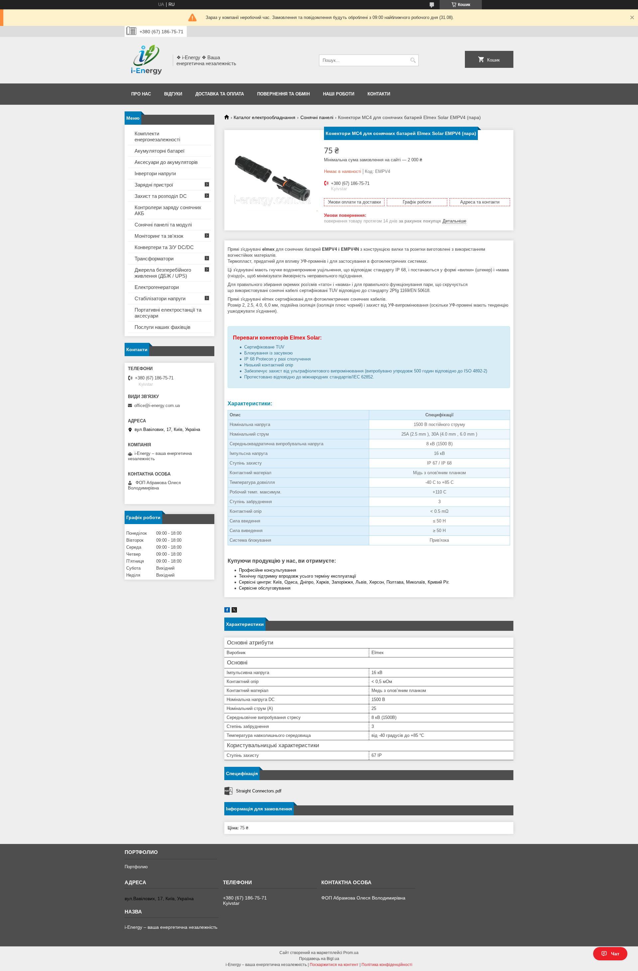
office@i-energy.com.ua (157, 405)
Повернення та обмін (283, 93)
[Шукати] (413, 60)
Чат (615, 953)
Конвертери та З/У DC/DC (164, 247)
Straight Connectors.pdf (258, 790)
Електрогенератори (157, 287)
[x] (234, 611)
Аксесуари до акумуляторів (166, 162)
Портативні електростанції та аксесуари (168, 313)
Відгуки (173, 93)
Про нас (141, 93)
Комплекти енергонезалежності (157, 136)
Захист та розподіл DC (161, 196)
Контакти (379, 93)
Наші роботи (338, 93)
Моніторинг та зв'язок (159, 236)
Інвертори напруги (155, 173)
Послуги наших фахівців (162, 327)
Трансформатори (154, 258)
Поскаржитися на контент (334, 964)
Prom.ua (351, 952)
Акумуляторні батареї (159, 151)
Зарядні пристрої (154, 185)
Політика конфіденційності (387, 964)
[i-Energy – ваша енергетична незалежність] (146, 60)
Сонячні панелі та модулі (163, 224)
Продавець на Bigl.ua (319, 958)
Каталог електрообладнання (264, 117)
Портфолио (136, 866)
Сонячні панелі (316, 117)
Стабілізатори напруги (160, 298)
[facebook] (227, 611)
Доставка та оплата (219, 93)
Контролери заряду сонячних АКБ (168, 210)
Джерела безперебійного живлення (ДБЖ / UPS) (163, 273)
